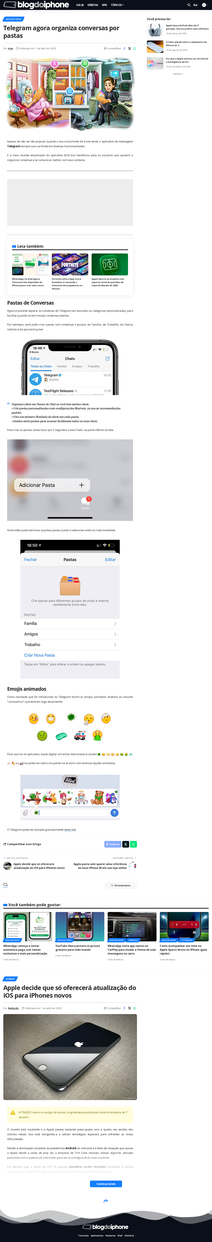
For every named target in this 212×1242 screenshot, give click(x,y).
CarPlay (133, 940)
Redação (13, 1008)
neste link (70, 829)
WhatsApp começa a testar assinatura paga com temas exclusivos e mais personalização (25, 949)
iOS (8, 1203)
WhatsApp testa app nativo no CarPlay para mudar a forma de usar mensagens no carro (132, 949)
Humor (10, 978)
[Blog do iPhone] (37, 5)
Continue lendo (106, 1184)
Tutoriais (187, 940)
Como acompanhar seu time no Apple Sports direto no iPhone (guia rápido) (183, 949)
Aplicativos (13, 19)
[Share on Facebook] (124, 48)
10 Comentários (122, 885)
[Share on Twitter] (129, 48)
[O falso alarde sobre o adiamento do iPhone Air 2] (155, 47)
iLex (10, 48)
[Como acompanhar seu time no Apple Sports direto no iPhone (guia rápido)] (184, 926)
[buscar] (189, 5)
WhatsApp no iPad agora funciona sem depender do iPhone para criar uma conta (28, 282)
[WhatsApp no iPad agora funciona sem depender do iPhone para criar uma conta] (30, 264)
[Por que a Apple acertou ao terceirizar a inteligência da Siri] (155, 63)
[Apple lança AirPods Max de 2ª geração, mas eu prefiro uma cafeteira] (155, 30)
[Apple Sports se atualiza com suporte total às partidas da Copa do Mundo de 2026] (110, 264)
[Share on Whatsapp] (134, 48)
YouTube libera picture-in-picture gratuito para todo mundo (77, 948)
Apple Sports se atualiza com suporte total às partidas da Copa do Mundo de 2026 (108, 282)
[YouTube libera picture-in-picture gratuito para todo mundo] (79, 926)
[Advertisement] (70, 202)
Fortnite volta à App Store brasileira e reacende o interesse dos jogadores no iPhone (67, 283)
